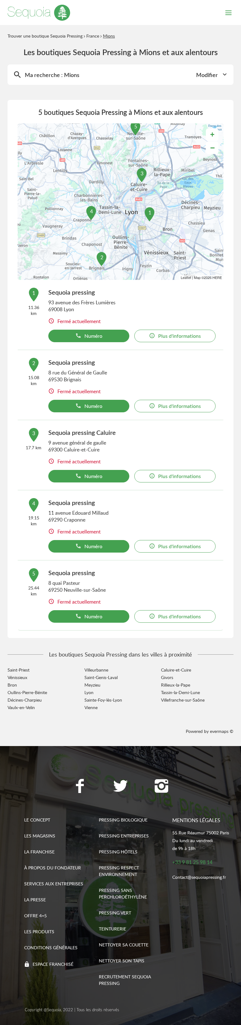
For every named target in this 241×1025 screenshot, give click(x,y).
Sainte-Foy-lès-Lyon (103, 700)
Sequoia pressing (71, 292)
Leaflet (186, 277)
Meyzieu (92, 685)
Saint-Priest (18, 670)
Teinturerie (112, 929)
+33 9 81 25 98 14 (192, 862)
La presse (35, 900)
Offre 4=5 (35, 916)
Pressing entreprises (124, 836)
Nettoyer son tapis (121, 961)
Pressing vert (115, 913)
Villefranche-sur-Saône (183, 700)
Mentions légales (196, 820)
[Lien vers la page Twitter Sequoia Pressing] (120, 786)
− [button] (212, 147)
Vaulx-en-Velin (21, 707)
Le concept (37, 820)
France (92, 36)
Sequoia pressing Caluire (82, 432)
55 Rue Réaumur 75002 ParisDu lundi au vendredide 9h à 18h (200, 840)
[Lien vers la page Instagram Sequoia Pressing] (161, 786)
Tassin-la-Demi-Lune (180, 692)
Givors (167, 677)
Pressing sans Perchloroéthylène (123, 893)
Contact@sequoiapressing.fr (199, 877)
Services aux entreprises (53, 884)
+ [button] (212, 134)
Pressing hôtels (118, 852)
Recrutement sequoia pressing (125, 980)
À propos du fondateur (52, 868)
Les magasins (39, 836)
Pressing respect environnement (119, 871)
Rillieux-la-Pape (175, 685)
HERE (217, 277)
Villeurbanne (96, 670)
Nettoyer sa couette (123, 945)
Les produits (39, 932)
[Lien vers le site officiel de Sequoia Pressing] (39, 12)
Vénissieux (17, 677)
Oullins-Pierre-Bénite (27, 692)
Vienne (91, 707)
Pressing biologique (123, 820)
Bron (12, 685)
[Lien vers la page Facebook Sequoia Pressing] (79, 786)
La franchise (39, 852)
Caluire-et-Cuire (176, 670)
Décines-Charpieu (25, 700)
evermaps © (221, 731)
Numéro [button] (93, 335)
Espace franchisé (53, 964)
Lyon (89, 692)
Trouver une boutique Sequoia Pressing (45, 36)
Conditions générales (51, 947)
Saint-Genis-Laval (101, 677)
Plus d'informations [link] (179, 335)
